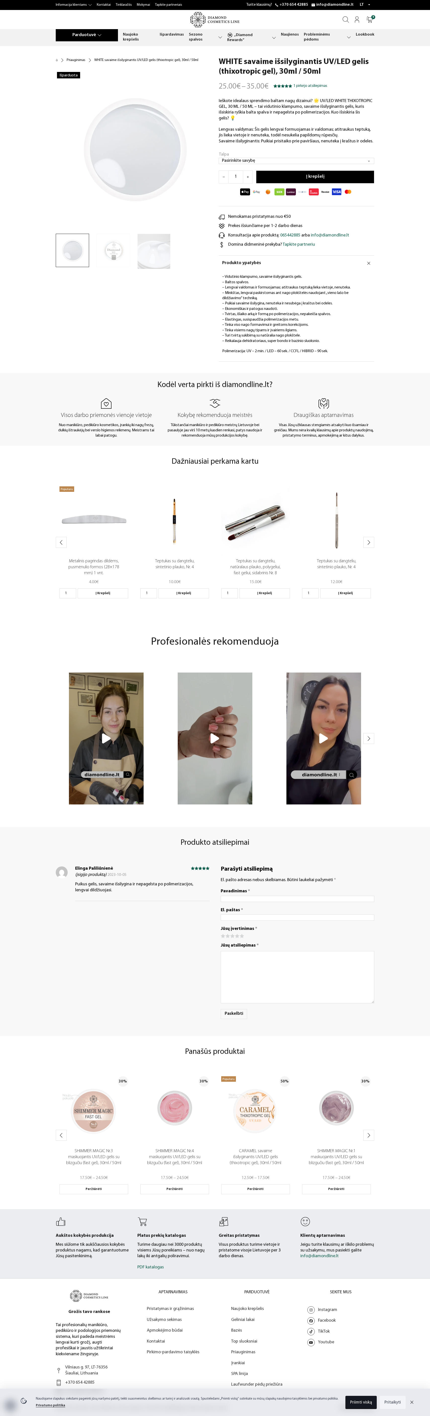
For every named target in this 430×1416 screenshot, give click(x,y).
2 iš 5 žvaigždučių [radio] (227, 935)
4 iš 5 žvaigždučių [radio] (237, 935)
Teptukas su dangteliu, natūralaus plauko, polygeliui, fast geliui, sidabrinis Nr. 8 (255, 567)
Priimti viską (361, 1402)
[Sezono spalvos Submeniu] (220, 37)
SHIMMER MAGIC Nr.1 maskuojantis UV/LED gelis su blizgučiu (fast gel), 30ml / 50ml (336, 1157)
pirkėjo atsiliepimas (310, 86)
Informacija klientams (71, 5)
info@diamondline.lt (335, 5)
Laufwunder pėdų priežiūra (256, 1384)
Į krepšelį (103, 593)
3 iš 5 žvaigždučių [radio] (232, 935)
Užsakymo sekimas (164, 1320)
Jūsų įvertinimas (239, 929)
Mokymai (143, 5)
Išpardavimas (172, 35)
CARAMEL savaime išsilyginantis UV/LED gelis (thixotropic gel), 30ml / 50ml (255, 1157)
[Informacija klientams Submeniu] (90, 5)
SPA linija (239, 1374)
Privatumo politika (50, 1405)
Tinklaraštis (124, 5)
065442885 (290, 235)
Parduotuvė (84, 35)
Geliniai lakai (243, 1320)
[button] (369, 19)
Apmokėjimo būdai (165, 1330)
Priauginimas (76, 60)
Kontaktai (104, 5)
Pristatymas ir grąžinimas (170, 1309)
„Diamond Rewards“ (240, 37)
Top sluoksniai (244, 1341)
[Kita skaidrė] (368, 542)
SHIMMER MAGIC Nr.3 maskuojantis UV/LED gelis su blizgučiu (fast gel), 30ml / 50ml (93, 1157)
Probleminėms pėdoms (317, 37)
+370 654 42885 (293, 5)
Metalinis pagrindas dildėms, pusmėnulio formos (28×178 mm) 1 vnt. (93, 567)
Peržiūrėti (94, 1189)
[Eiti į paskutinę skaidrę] (61, 542)
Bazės (236, 1330)
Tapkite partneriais (168, 5)
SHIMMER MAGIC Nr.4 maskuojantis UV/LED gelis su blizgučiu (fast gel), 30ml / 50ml (174, 1157)
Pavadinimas (235, 891)
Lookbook (365, 35)
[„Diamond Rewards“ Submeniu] (274, 37)
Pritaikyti (392, 1402)
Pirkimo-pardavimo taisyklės (173, 1352)
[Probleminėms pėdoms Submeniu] (349, 37)
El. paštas (232, 910)
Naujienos (290, 35)
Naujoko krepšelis (131, 37)
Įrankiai (238, 1363)
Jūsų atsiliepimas (240, 945)
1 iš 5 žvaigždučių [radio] (222, 935)
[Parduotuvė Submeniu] (100, 35)
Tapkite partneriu (299, 244)
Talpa (224, 154)
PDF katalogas (150, 1267)
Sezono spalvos (196, 37)
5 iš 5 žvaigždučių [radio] (241, 935)
